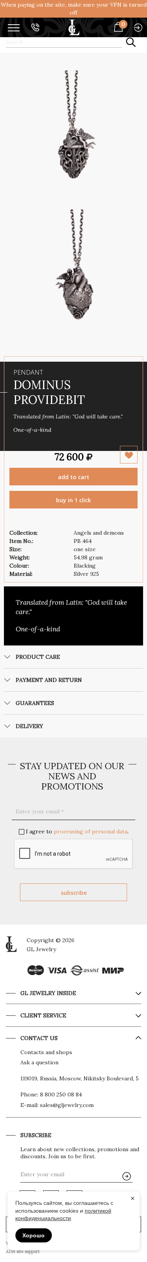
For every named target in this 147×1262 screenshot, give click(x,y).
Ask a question (39, 1062)
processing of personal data (90, 831)
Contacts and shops (46, 1052)
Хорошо (33, 1235)
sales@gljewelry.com (67, 1105)
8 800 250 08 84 (61, 1094)
